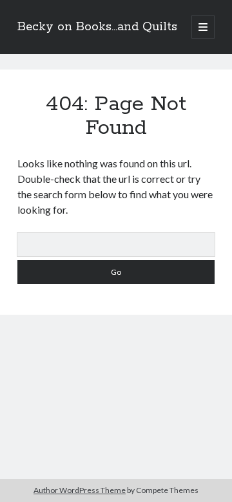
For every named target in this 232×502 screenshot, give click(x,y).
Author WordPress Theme (80, 490)
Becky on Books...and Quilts (97, 27)
